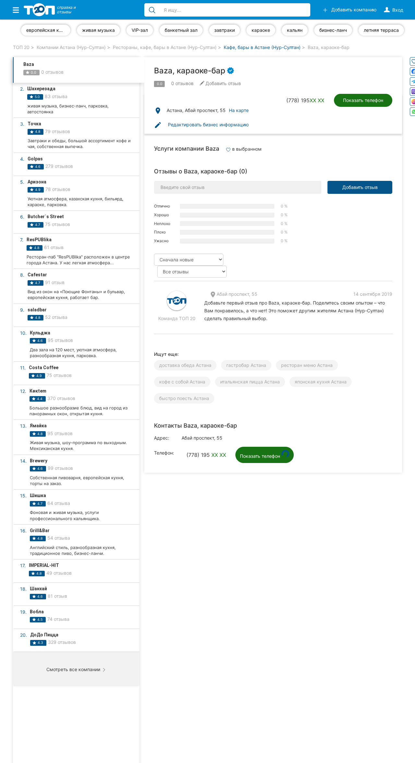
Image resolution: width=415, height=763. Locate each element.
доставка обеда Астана (185, 365)
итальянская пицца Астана (250, 381)
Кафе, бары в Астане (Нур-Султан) (262, 47)
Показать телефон (363, 100)
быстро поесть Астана (184, 398)
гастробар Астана (246, 365)
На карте (239, 110)
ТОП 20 (21, 47)
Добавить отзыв (360, 187)
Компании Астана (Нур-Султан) (71, 47)
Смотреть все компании (73, 669)
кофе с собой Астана (182, 381)
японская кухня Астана (321, 381)
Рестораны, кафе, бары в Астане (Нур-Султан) (165, 47)
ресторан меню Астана (307, 365)
